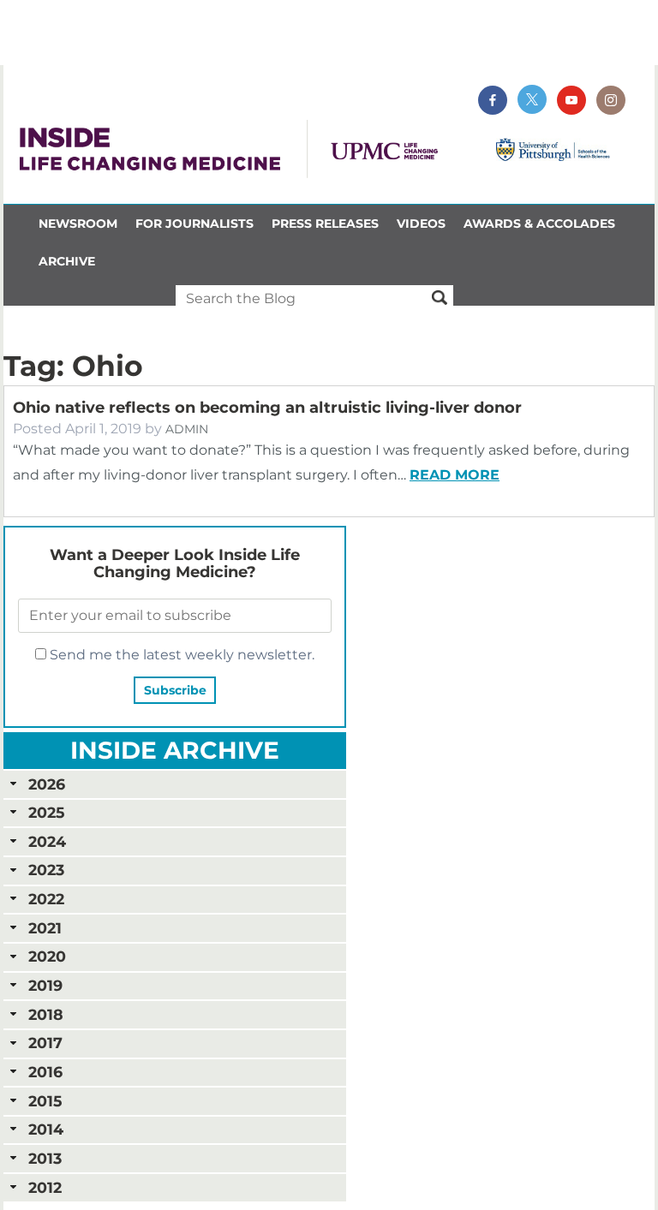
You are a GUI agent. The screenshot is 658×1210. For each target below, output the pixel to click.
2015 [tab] (45, 1101)
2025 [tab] (46, 812)
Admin (186, 429)
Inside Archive (174, 750)
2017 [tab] (45, 1043)
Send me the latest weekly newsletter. (180, 655)
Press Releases (325, 223)
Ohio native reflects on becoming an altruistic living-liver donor (267, 407)
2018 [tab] (45, 1014)
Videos (421, 223)
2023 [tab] (46, 870)
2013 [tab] (45, 1158)
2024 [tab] (47, 841)
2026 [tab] (46, 784)
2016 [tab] (45, 1072)
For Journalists (194, 223)
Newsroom (78, 223)
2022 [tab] (46, 899)
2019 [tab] (45, 985)
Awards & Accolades (539, 223)
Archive (67, 261)
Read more (454, 475)
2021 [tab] (45, 928)
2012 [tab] (45, 1187)
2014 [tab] (45, 1129)
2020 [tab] (47, 956)
